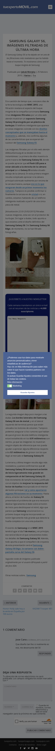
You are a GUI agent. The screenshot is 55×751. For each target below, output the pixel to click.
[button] (9, 385)
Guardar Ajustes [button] (27, 392)
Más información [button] (14, 382)
